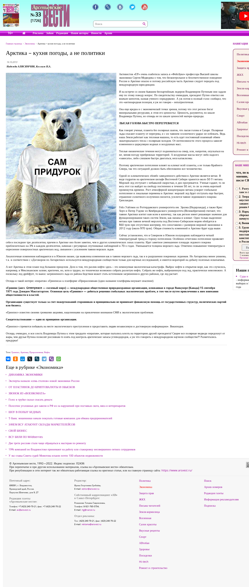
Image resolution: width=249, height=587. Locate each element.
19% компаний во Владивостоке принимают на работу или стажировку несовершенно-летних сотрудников (72, 449)
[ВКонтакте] (8, 359)
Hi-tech (143, 561)
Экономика (145, 487)
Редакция (62, 33)
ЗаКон (49, 33)
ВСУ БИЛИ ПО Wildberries (26, 437)
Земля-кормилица (149, 512)
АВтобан (144, 543)
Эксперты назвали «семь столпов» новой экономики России (44, 381)
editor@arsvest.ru (90, 488)
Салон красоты (147, 524)
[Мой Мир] (22, 359)
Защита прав (146, 493)
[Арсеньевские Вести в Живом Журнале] (108, 7)
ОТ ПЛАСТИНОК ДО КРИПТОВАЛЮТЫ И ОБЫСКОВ (42, 387)
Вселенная (145, 518)
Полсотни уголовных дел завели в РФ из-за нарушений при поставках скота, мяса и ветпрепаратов (67, 406)
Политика (145, 480)
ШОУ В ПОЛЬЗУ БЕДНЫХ (25, 412)
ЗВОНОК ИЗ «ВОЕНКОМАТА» (27, 393)
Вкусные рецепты (149, 530)
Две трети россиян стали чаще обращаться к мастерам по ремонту (47, 443)
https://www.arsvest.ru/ (176, 470)
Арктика (24, 352)
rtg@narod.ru (88, 509)
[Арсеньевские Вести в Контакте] (120, 7)
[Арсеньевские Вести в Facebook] (95, 7)
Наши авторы (79, 33)
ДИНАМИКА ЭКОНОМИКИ (25, 374)
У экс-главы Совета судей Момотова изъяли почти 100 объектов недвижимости (56, 455)
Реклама (38, 33)
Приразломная (36, 352)
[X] (29, 359)
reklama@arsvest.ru (91, 524)
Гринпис (15, 352)
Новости (96, 33)
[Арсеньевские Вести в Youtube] (144, 7)
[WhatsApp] (58, 359)
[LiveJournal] (37, 359)
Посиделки (145, 555)
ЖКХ (142, 499)
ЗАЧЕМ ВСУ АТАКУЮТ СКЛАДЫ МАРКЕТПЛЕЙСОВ (42, 424)
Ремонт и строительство (153, 568)
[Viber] (51, 359)
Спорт (142, 537)
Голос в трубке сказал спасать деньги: (31, 399)
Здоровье (144, 549)
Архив (108, 33)
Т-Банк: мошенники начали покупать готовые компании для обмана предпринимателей (60, 418)
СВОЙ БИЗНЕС (18, 430)
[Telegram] (44, 359)
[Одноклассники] (15, 359)
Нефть (47, 352)
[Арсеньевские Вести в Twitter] (132, 7)
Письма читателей (149, 505)
